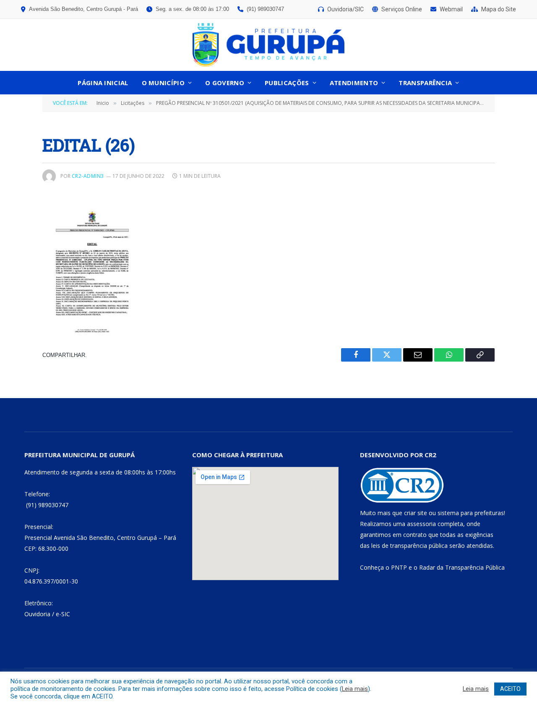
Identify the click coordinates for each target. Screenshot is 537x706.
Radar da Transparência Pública (462, 567)
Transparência (425, 82)
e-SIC (63, 614)
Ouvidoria (37, 614)
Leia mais (355, 689)
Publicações (287, 82)
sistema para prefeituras (471, 513)
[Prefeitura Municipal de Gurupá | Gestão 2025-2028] (268, 45)
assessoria (421, 524)
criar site (415, 513)
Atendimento (354, 82)
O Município (163, 82)
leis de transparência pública (409, 546)
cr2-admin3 (88, 176)
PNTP (399, 567)
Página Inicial (103, 82)
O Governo (224, 82)
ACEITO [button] (510, 688)
